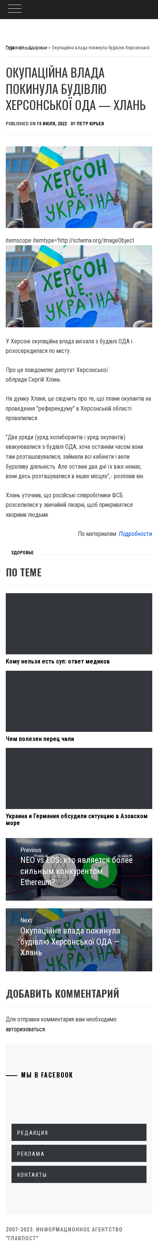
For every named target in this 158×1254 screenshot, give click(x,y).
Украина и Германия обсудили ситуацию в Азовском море (77, 819)
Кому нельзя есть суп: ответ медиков (58, 661)
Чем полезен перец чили (40, 739)
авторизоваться (25, 1029)
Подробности (135, 533)
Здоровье (22, 552)
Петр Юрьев (90, 123)
